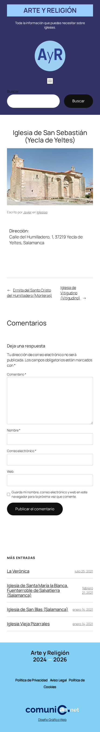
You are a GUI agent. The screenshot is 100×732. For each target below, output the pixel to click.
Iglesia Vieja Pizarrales (28, 623)
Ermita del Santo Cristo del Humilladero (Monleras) (29, 293)
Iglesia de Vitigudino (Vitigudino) (70, 293)
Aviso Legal (58, 680)
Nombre (13, 430)
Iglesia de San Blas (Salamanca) (37, 609)
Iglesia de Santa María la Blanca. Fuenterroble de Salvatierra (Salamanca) (37, 590)
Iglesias (42, 212)
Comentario (16, 374)
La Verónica (18, 571)
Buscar (13, 91)
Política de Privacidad (31, 680)
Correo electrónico (21, 451)
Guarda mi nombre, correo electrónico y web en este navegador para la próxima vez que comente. (49, 494)
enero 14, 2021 (83, 609)
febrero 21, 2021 (87, 590)
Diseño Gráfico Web (52, 719)
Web (10, 471)
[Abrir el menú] (50, 81)
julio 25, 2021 (84, 571)
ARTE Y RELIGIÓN (50, 10)
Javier (27, 212)
